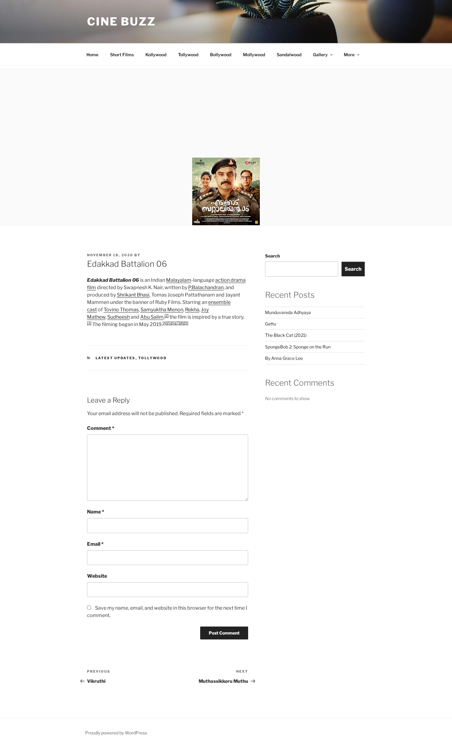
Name (95, 512)
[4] (165, 322)
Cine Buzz (121, 21)
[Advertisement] (226, 112)
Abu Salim (152, 317)
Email (95, 544)
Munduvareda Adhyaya (288, 312)
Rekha (192, 310)
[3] (89, 322)
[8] (182, 322)
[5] (169, 322)
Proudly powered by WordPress (116, 732)
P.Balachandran (206, 287)
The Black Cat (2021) (286, 335)
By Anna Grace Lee (284, 358)
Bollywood (220, 54)
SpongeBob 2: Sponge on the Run (298, 346)
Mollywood (254, 54)
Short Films (122, 54)
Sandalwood (289, 54)
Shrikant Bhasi (133, 295)
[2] (167, 315)
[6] (173, 322)
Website (97, 576)
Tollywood (188, 54)
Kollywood (155, 54)
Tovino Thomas (121, 310)
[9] (186, 322)
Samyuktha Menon (162, 310)
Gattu (270, 323)
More (349, 54)
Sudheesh (118, 317)
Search (272, 255)
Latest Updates (116, 358)
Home (92, 54)
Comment (100, 428)
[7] (178, 322)
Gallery (320, 54)
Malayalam (178, 280)
